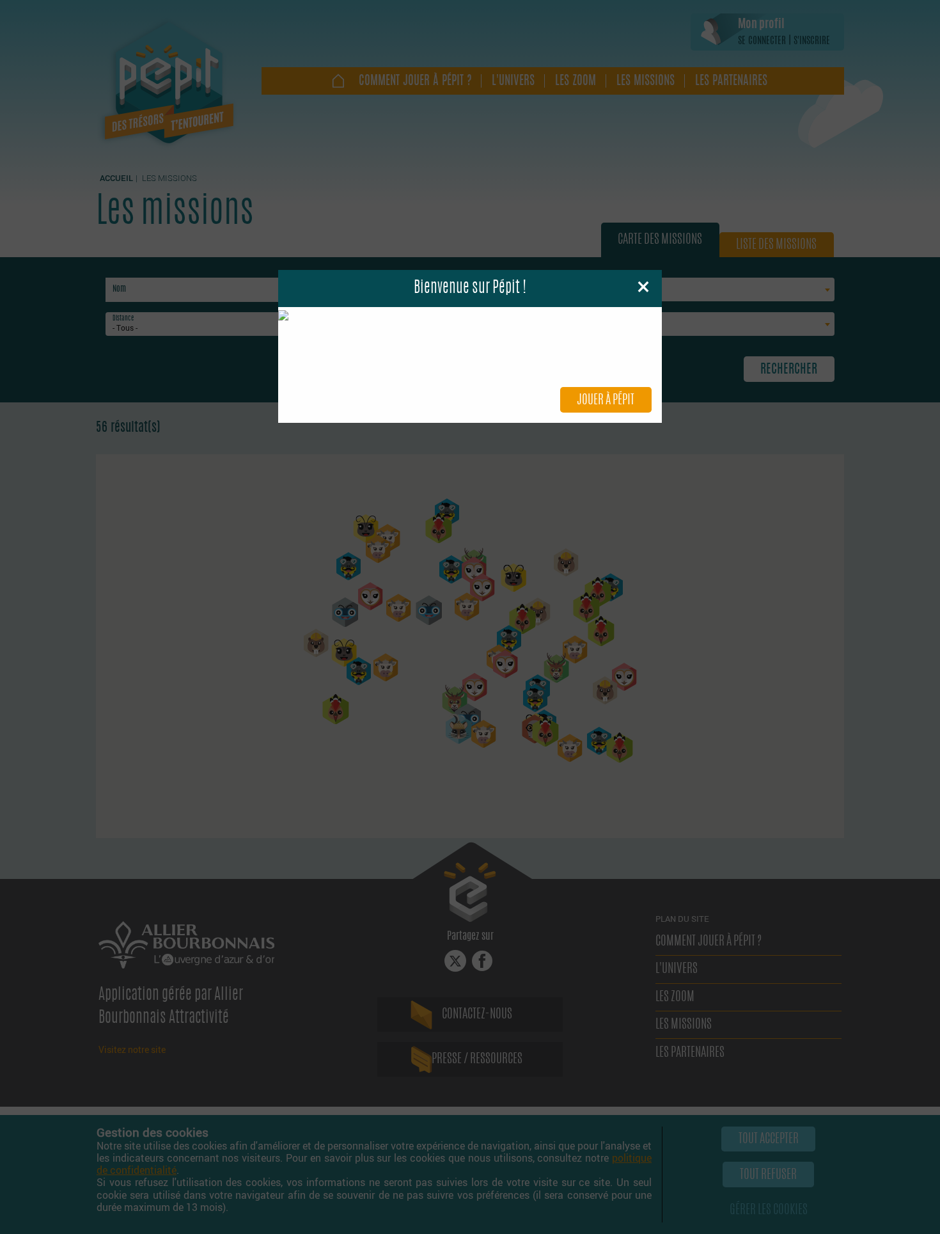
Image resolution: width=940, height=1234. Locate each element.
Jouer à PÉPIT (605, 400)
